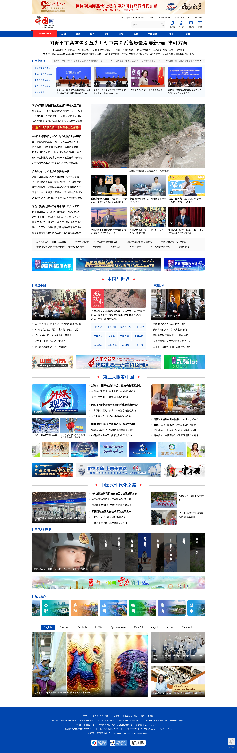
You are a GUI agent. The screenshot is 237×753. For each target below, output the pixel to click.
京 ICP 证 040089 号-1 (85, 725)
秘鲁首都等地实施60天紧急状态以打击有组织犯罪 (56, 232)
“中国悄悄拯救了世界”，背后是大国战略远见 (56, 329)
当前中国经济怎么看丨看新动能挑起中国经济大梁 (56, 182)
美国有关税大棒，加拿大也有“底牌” (170, 329)
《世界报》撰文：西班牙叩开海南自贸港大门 (113, 410)
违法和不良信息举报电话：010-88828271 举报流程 (165, 721)
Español (138, 627)
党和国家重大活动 (42, 68)
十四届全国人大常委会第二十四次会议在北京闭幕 (56, 116)
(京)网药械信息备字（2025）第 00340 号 (156, 729)
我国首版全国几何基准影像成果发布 (111, 511)
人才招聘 (115, 716)
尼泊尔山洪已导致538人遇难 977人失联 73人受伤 (56, 217)
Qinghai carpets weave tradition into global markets (63, 692)
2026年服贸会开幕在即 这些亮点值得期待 (61, 192)
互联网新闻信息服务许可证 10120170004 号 (115, 725)
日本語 (98, 627)
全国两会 (97, 247)
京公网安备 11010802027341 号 (148, 725)
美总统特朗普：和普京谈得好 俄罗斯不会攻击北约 (57, 222)
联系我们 (126, 716)
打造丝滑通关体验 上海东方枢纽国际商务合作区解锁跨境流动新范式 (59, 519)
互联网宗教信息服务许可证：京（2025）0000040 (117, 729)
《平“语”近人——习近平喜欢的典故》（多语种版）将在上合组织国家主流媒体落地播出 (142, 50)
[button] (203, 135)
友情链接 (151, 716)
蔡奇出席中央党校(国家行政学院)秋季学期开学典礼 (57, 111)
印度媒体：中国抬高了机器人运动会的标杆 (175, 430)
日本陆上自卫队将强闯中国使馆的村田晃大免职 (55, 212)
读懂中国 (40, 285)
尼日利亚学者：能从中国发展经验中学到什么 (113, 416)
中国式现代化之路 (118, 484)
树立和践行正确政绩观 (160, 247)
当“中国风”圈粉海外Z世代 (46, 316)
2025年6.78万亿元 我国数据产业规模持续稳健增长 (57, 198)
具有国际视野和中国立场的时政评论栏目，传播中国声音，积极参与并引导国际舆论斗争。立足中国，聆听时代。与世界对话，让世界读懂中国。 (118, 315)
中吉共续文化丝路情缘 (63, 50)
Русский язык (118, 627)
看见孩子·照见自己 (100, 198)
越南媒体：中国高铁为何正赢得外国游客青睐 (176, 435)
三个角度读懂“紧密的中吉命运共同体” (171, 347)
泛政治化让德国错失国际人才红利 (169, 324)
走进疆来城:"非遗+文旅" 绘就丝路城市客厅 (113, 505)
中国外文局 (197, 18)
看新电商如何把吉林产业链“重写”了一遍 (111, 499)
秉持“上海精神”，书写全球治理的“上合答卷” (56, 136)
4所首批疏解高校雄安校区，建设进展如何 (115, 493)
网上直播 (40, 60)
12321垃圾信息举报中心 (106, 721)
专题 (191, 54)
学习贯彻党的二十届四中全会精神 (51, 242)
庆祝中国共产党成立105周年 (173, 242)
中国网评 (139, 327)
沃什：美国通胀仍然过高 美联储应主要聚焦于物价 (57, 227)
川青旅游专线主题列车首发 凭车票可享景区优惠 (55, 162)
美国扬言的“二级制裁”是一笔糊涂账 (170, 335)
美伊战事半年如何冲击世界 (54, 206)
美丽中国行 (184, 247)
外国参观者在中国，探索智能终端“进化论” (112, 435)
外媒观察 (38, 412)
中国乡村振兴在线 (182, 18)
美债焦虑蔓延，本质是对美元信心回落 (172, 341)
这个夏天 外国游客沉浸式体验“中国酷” (170, 412)
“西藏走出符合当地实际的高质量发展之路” (112, 430)
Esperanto (187, 627)
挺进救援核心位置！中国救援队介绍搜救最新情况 (56, 152)
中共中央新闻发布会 (43, 74)
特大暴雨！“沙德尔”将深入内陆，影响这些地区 (55, 147)
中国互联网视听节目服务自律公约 (63, 721)
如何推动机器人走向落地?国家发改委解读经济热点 (57, 157)
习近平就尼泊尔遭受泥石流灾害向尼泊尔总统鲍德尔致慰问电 (159, 54)
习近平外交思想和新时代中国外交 (133, 18)
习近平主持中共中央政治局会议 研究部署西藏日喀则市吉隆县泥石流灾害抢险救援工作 (85, 54)
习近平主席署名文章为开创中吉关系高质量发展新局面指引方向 (118, 43)
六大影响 (74, 206)
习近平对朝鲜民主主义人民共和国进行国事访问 (96, 242)
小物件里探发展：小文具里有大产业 (109, 523)
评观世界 (158, 285)
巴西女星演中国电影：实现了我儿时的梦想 (175, 424)
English (48, 627)
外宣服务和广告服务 (101, 716)
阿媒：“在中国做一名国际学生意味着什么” (114, 404)
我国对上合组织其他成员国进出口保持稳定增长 (55, 176)
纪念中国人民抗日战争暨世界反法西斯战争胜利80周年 (60, 247)
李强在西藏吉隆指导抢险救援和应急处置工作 (56, 105)
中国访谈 (172, 230)
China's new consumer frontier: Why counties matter (175, 693)
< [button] (200, 61)
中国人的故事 (43, 529)
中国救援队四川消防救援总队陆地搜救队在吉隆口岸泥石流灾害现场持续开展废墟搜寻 (133, 171)
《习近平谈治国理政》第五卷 (139, 242)
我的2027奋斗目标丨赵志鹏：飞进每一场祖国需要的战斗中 (63, 569)
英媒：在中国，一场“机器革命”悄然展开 (111, 397)
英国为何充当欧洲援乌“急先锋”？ (167, 316)
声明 (142, 716)
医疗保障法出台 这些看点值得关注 (49, 121)
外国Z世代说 (136, 230)
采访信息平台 (40, 92)
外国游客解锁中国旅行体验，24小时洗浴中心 (176, 419)
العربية (154, 627)
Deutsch (82, 627)
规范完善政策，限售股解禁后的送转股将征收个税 (56, 187)
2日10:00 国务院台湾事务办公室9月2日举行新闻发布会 (131, 61)
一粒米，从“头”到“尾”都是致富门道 (109, 517)
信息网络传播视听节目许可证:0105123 (80, 729)
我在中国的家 (175, 198)
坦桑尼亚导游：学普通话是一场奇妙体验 (113, 424)
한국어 (170, 627)
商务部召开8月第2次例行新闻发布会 (146, 90)
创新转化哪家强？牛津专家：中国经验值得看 (113, 391)
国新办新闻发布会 (42, 86)
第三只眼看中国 (118, 376)
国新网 (152, 18)
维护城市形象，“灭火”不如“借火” (50, 341)
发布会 (35, 192)
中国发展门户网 (165, 18)
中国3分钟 (135, 198)
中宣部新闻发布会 (42, 80)
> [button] (203, 61)
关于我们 (85, 716)
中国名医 (95, 230)
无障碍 (231, 747)
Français (64, 627)
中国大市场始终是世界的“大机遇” (51, 347)
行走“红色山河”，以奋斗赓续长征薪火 (53, 335)
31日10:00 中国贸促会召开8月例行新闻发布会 (82, 61)
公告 (135, 716)
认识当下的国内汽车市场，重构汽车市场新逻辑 (58, 324)
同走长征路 (115, 247)
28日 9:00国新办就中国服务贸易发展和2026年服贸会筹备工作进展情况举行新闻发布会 (198, 61)
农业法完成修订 (74, 121)
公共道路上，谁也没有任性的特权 (50, 171)
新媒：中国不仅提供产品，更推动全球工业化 (116, 385)
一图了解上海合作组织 (86, 50)
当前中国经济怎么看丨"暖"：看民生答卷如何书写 (56, 142)
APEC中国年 (135, 247)
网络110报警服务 (86, 721)
